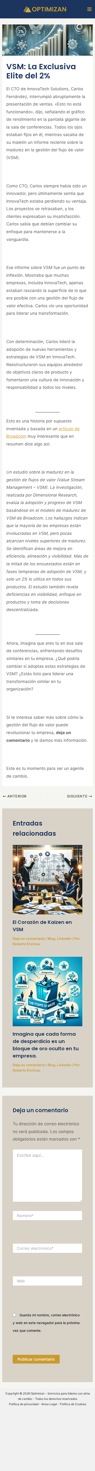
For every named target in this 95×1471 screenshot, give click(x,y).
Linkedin (64, 938)
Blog (51, 938)
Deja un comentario (29, 938)
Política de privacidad (23, 1404)
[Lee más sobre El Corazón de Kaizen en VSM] (48, 879)
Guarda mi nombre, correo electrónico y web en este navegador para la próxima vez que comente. (46, 1322)
